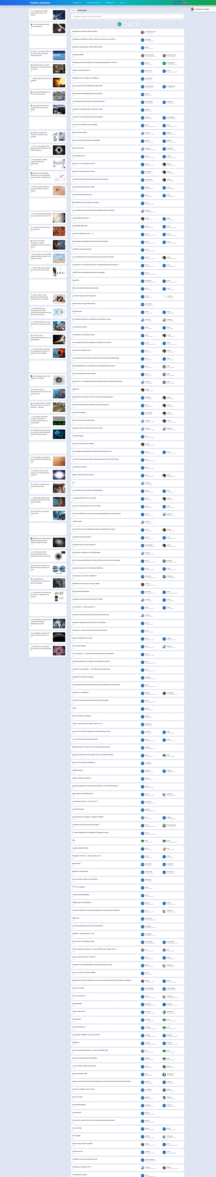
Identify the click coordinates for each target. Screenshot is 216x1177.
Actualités (77, 3)
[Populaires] (125, 24)
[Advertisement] (48, 42)
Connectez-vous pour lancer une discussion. (87, 16)
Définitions (110, 3)
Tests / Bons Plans (93, 3)
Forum (123, 3)
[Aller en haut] (130, 24)
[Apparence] (179, 2)
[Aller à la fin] (136, 24)
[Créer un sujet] (119, 24)
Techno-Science (40, 2)
